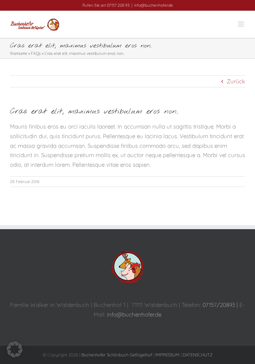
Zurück (236, 81)
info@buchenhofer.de (153, 5)
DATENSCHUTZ (197, 354)
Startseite (18, 53)
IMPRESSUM (167, 354)
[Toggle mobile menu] (241, 24)
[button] (14, 349)
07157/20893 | (221, 304)
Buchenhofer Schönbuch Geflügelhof (116, 354)
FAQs (36, 53)
